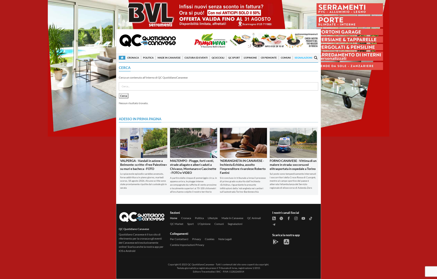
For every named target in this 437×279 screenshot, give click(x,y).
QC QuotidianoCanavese (201, 264)
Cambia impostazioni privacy (187, 244)
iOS (121, 250)
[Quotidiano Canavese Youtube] (303, 218)
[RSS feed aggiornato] (274, 218)
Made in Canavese (169, 57)
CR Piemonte (269, 57)
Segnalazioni (303, 57)
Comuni (286, 57)
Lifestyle (213, 218)
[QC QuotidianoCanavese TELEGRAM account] (274, 224)
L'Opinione (250, 57)
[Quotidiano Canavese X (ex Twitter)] (281, 218)
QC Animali (254, 218)
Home (173, 218)
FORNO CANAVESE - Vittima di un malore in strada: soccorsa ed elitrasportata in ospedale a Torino (293, 165)
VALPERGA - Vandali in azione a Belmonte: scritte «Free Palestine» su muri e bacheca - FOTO (143, 165)
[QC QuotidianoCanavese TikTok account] (310, 218)
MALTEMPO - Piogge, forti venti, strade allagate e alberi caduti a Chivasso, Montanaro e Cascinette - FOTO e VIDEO (193, 167)
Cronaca (133, 57)
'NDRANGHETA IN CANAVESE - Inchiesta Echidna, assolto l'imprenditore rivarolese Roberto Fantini (243, 167)
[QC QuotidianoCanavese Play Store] (275, 241)
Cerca (123, 95)
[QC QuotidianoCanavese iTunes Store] (286, 241)
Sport (190, 223)
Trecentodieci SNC (211, 271)
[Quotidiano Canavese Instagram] (296, 218)
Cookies (209, 239)
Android (130, 250)
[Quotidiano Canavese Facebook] (288, 218)
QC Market (176, 223)
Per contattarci (179, 239)
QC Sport (234, 57)
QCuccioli (218, 57)
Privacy (196, 239)
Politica (148, 57)
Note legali (225, 239)
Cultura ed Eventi (196, 57)
